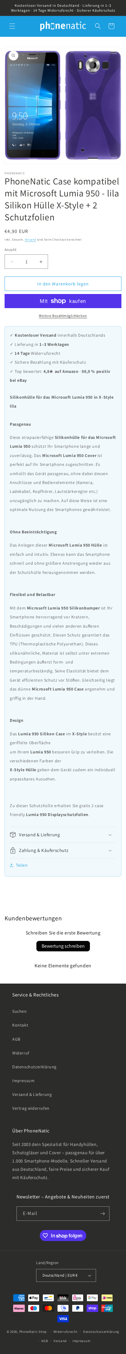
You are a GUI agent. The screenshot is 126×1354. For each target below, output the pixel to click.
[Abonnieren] (102, 1213)
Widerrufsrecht (66, 1331)
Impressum (23, 1080)
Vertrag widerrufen (31, 1108)
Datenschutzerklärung (34, 1067)
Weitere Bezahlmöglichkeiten (63, 315)
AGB (16, 1039)
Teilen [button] (22, 865)
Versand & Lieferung (32, 1094)
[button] (12, 26)
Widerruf (20, 1053)
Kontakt (20, 1025)
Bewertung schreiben (63, 946)
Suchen (19, 1011)
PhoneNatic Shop (33, 1331)
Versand (30, 240)
